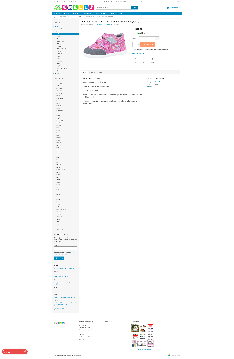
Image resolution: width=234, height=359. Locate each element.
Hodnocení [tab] (92, 72)
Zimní (58, 39)
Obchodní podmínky (121, 1)
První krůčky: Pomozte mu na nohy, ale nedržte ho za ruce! (65, 298)
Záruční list (82, 334)
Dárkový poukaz (59, 78)
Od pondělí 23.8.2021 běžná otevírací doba (64, 269)
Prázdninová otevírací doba (62, 276)
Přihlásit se (59, 258)
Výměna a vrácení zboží (85, 337)
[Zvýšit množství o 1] (139, 43)
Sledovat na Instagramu (144, 350)
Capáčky (59, 46)
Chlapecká (59, 51)
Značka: (115, 25)
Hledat (134, 7)
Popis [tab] (84, 72)
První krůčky (59, 29)
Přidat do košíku (148, 44)
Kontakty (81, 339)
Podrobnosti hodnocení (103, 25)
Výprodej (58, 71)
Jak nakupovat (107, 1)
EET (80, 332)
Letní (58, 36)
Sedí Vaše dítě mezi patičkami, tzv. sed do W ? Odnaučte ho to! (65, 303)
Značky (57, 81)
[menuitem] (57, 13)
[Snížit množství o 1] (139, 46)
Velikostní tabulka (59, 308)
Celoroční (59, 34)
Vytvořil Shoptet (175, 355)
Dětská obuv (58, 26)
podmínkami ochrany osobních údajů (65, 253)
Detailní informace (137, 53)
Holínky (59, 44)
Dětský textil (58, 76)
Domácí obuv (60, 41)
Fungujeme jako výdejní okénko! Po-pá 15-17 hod (65, 283)
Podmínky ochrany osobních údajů (88, 330)
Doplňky (57, 73)
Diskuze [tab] (101, 72)
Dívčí (57, 31)
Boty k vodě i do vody (63, 49)
